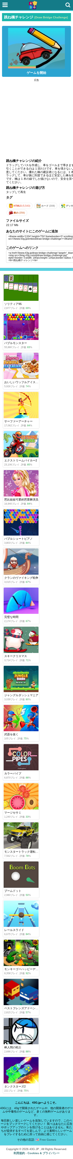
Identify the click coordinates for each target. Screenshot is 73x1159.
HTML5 (21, 205)
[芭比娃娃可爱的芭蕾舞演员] (21, 483)
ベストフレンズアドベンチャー (24, 1008)
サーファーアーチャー (18, 421)
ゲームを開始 (36, 72)
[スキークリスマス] (21, 640)
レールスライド (14, 930)
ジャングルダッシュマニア (21, 695)
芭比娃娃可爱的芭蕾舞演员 (21, 499)
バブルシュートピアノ (18, 538)
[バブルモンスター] (21, 327)
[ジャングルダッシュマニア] (21, 679)
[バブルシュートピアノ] (21, 522)
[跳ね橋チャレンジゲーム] (36, 47)
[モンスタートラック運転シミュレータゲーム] (21, 835)
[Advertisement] (36, 118)
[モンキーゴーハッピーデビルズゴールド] (21, 953)
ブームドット (12, 890)
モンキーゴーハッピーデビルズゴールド (29, 969)
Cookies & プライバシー (44, 1153)
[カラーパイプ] (21, 757)
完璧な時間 (11, 617)
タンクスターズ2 (15, 1086)
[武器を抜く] (21, 718)
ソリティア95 (13, 303)
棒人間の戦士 (12, 1047)
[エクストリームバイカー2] (21, 444)
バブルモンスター (15, 343)
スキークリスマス (15, 656)
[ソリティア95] (21, 288)
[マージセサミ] (21, 796)
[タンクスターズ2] (21, 1070)
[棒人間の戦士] (21, 1031)
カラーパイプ (12, 773)
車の (19, 212)
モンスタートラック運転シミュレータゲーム (32, 851)
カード (48, 205)
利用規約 (19, 1153)
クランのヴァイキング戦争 (21, 577)
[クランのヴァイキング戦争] (21, 561)
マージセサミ (12, 812)
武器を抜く (11, 734)
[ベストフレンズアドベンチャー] (21, 992)
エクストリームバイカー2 (20, 460)
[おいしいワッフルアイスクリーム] (21, 366)
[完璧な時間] (21, 601)
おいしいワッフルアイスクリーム (25, 382)
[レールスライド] (21, 914)
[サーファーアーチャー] (21, 405)
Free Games (47, 1139)
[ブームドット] (21, 874)
